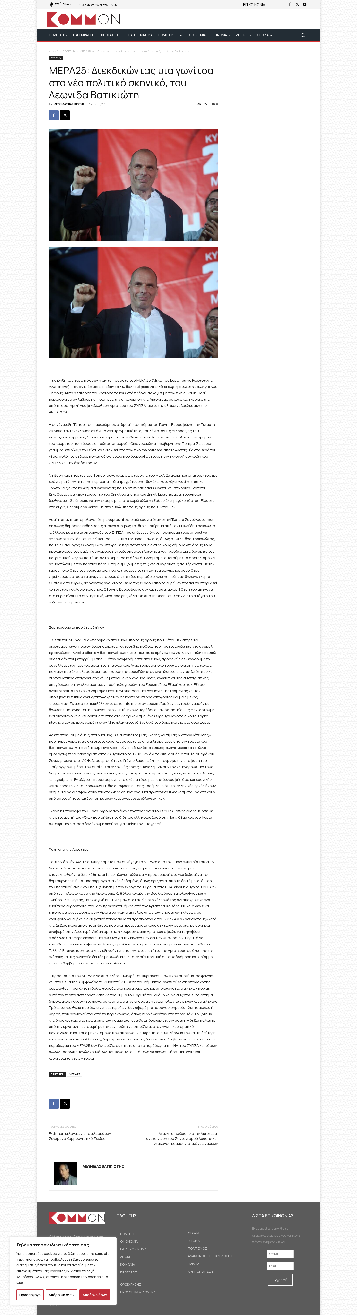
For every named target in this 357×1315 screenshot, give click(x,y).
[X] (297, 4)
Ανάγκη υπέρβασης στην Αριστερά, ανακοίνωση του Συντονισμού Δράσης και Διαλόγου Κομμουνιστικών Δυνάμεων (182, 1138)
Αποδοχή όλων (95, 1294)
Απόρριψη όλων (61, 1294)
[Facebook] (290, 4)
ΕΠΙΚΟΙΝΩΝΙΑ (254, 4)
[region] (63, 1271)
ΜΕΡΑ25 (74, 1074)
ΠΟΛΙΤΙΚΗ (68, 51)
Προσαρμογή (30, 1294)
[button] (302, 35)
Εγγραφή (280, 1279)
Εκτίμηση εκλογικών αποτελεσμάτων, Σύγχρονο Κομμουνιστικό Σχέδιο (80, 1136)
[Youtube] (304, 4)
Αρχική (53, 51)
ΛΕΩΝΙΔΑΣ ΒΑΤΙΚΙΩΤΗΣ (69, 104)
